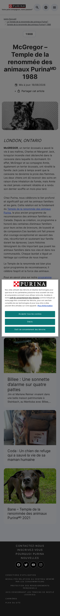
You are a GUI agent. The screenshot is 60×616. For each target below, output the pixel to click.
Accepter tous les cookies (30, 314)
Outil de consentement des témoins (30, 330)
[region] (30, 308)
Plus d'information (45, 306)
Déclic (30, 322)
